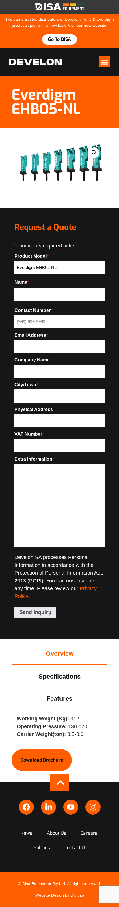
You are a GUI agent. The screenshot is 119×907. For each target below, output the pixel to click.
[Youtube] (70, 807)
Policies (42, 847)
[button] (104, 61)
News (26, 833)
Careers (89, 833)
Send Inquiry (35, 612)
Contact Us (75, 847)
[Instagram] (93, 807)
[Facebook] (26, 807)
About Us (56, 833)
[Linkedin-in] (48, 807)
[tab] (59, 653)
